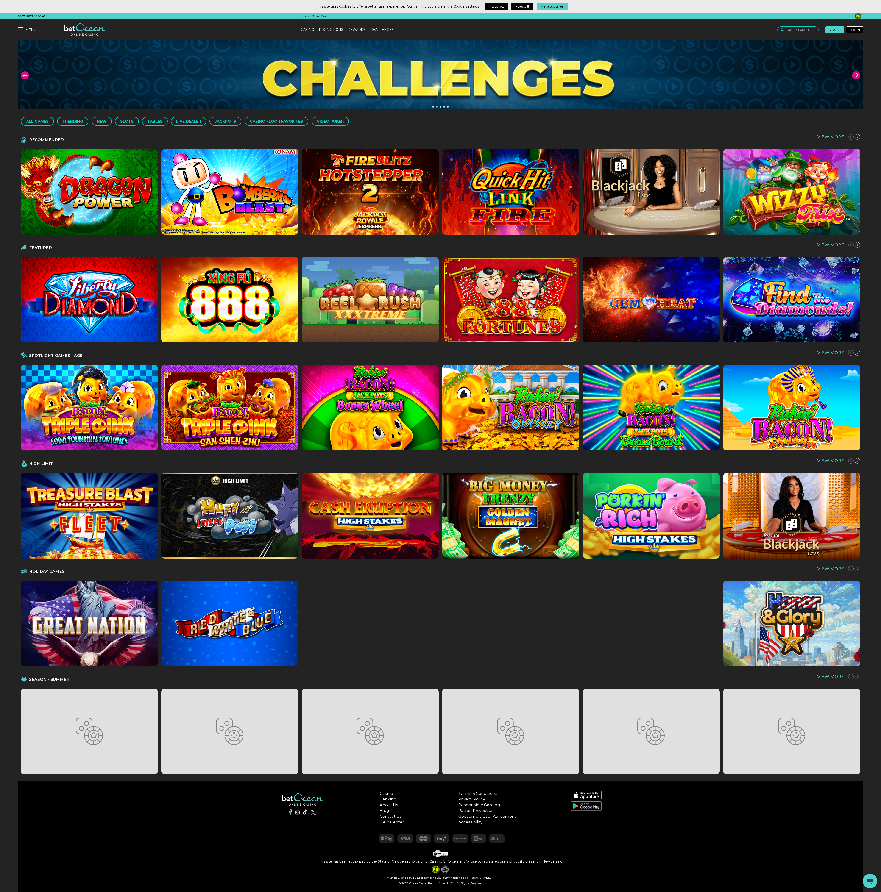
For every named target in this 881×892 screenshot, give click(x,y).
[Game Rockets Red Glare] (370, 623)
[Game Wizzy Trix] (791, 192)
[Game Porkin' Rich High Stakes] (651, 516)
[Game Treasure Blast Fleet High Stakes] (89, 516)
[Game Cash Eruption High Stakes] (370, 516)
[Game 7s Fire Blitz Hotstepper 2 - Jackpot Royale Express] (370, 192)
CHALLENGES (382, 30)
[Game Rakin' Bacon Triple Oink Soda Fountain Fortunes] (89, 407)
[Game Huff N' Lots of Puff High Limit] (229, 516)
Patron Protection (476, 810)
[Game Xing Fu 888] (229, 300)
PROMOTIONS (331, 30)
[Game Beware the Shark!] (510, 731)
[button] (25, 75)
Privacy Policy (471, 799)
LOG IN (855, 30)
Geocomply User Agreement (487, 816)
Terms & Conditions (477, 793)
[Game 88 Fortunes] (510, 300)
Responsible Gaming (479, 805)
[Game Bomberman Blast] (229, 192)
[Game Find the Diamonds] (791, 300)
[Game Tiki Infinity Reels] (229, 731)
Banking (388, 799)
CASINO (307, 30)
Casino (386, 793)
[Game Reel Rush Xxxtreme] (370, 300)
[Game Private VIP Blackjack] (791, 516)
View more (830, 136)
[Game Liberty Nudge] (510, 623)
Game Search (797, 30)
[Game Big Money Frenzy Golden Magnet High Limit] (510, 516)
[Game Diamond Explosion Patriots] (651, 623)
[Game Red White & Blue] (229, 623)
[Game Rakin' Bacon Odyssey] (510, 407)
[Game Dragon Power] (89, 192)
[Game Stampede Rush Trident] (791, 731)
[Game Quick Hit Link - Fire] (510, 192)
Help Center (392, 822)
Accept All (497, 6)
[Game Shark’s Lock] (89, 731)
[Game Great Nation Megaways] (89, 623)
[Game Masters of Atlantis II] (370, 731)
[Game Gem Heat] (651, 300)
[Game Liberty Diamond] (89, 300)
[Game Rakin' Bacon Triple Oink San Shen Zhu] (229, 407)
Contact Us (391, 816)
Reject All (522, 6)
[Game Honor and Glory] (791, 623)
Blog (384, 810)
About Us (389, 805)
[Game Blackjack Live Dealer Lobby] (651, 192)
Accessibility (470, 822)
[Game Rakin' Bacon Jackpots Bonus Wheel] (370, 407)
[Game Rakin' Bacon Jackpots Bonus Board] (651, 407)
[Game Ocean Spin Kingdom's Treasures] (651, 731)
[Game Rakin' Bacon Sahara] (791, 407)
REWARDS (357, 30)
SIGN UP (835, 30)
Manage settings (552, 6)
